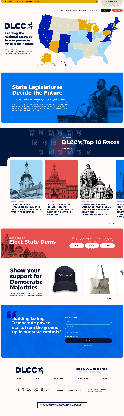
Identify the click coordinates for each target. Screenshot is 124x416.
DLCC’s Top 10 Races (90, 142)
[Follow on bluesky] (37, 390)
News (67, 10)
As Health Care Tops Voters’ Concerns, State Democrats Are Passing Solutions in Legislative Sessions (96, 209)
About (62, 10)
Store (96, 10)
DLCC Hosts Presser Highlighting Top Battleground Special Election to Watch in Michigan (60, 209)
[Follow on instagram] (23, 390)
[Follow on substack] (42, 390)
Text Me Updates (72, 336)
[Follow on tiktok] (32, 390)
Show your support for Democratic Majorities (26, 279)
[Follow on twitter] (47, 390)
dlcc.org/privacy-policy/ (88, 345)
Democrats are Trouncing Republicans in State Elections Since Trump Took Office (26, 208)
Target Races (86, 10)
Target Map (77, 10)
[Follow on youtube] (28, 390)
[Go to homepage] (30, 370)
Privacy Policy (74, 390)
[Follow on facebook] (18, 390)
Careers (59, 390)
